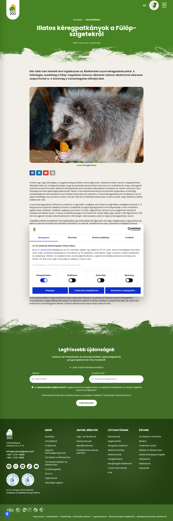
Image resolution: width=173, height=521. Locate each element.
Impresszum (38, 516)
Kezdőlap (77, 19)
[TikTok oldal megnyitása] (29, 466)
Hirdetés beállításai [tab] (100, 237)
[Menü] (154, 5)
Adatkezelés (52, 516)
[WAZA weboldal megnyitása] (36, 510)
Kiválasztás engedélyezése (86, 290)
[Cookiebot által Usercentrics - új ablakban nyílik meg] (130, 229)
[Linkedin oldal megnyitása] (22, 466)
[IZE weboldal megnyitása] (27, 510)
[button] (154, 6)
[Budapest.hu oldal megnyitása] (10, 510)
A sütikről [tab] (129, 237)
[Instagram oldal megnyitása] (15, 466)
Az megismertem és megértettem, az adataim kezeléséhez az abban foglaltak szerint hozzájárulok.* (88, 389)
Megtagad (50, 290)
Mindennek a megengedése (123, 290)
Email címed (98, 373)
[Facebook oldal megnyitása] (9, 466)
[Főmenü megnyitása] (164, 5)
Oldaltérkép (65, 516)
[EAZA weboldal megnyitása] (18, 510)
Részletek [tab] (72, 237)
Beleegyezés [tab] (43, 237)
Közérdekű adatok (81, 516)
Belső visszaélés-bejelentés (122, 516)
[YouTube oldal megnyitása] (36, 466)
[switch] (72, 280)
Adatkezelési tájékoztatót (51, 387)
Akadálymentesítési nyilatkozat (152, 516)
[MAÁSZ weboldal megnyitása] (42, 510)
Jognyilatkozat (99, 516)
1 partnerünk (46, 250)
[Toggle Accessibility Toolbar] (7, 514)
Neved (35, 373)
